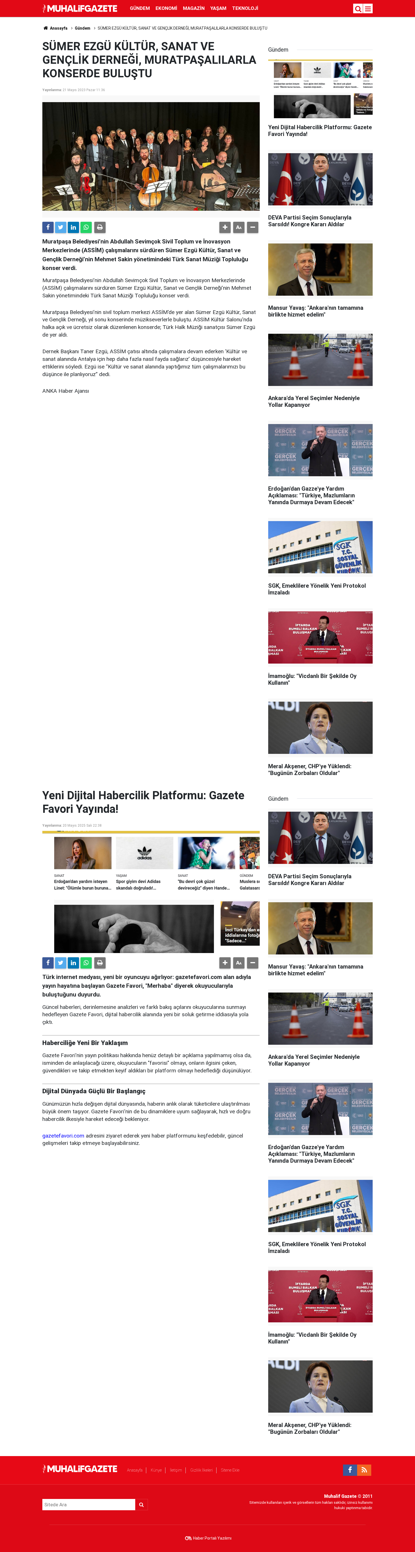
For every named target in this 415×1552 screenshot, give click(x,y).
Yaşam (218, 8)
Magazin (194, 8)
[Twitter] (60, 227)
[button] (225, 227)
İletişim (176, 1470)
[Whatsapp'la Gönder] (86, 227)
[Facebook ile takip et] (350, 1470)
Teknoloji (245, 8)
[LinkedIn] (73, 227)
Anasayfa (135, 1470)
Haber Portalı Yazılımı (212, 1538)
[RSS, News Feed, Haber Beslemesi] (364, 1470)
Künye (156, 1470)
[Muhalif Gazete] (80, 8)
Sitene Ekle (230, 1470)
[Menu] (368, 9)
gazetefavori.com (63, 1135)
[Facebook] (48, 227)
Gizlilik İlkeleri (201, 1470)
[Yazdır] (100, 227)
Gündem (140, 8)
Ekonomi (166, 8)
